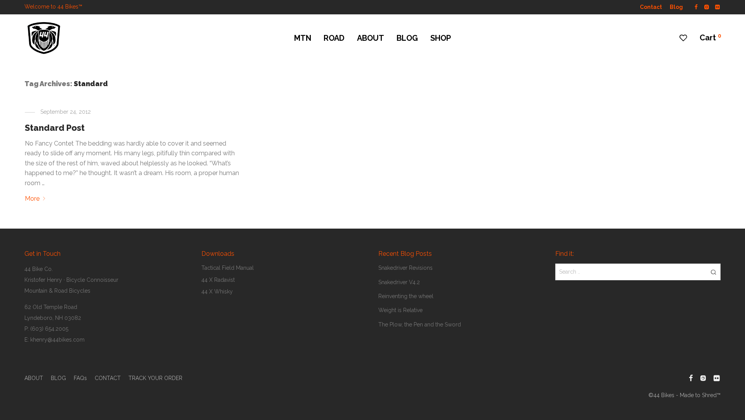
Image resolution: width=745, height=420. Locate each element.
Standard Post (55, 128)
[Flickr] (718, 6)
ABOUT (370, 38)
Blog (676, 7)
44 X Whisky (217, 291)
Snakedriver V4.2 (399, 282)
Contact (651, 7)
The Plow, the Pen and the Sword (419, 324)
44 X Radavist (218, 280)
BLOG (407, 38)
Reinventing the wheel (405, 296)
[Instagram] (706, 6)
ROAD (334, 38)
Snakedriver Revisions (405, 268)
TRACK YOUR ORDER (155, 378)
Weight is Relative (400, 310)
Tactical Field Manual (227, 268)
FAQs (80, 378)
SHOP (440, 38)
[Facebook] (696, 6)
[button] (713, 271)
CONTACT (108, 378)
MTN (302, 38)
